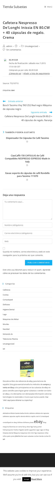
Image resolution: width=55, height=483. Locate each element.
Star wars (24, 436)
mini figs (34, 433)
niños (5, 436)
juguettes (32, 430)
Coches (6, 295)
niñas (46, 433)
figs (32, 427)
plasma (18, 436)
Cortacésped (8, 299)
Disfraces (6, 304)
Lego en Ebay (44, 430)
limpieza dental (8, 433)
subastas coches (33, 436)
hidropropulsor (8, 430)
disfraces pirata (28, 422)
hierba (16, 430)
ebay (13, 90)
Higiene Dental (8, 309)
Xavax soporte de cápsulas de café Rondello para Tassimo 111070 (27, 175)
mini (29, 433)
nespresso (40, 433)
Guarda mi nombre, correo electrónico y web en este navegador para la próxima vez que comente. (26, 253)
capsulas (12, 416)
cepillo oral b (35, 416)
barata (17, 413)
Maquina (17, 433)
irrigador (21, 430)
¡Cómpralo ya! (15, 73)
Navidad (6, 329)
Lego (5, 314)
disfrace (20, 422)
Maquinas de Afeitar (11, 319)
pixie (12, 436)
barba (22, 413)
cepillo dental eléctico (23, 416)
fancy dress (26, 427)
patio (9, 436)
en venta (19, 427)
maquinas (23, 433)
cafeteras (6, 416)
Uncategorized (31, 46)
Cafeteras (6, 290)
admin (9, 46)
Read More (36, 479)
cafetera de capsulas (42, 413)
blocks (26, 413)
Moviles (6, 324)
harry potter (37, 427)
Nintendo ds (8, 334)
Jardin (27, 430)
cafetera (32, 413)
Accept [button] (26, 479)
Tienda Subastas (15, 6)
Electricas (12, 427)
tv (50, 436)
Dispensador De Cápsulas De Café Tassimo (27, 138)
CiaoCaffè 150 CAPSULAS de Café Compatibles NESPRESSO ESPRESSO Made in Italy (27, 158)
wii (4, 349)
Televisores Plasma (10, 339)
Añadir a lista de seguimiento (36, 73)
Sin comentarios (13, 49)
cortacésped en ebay (10, 422)
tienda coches (44, 436)
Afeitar (12, 413)
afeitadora (6, 413)
